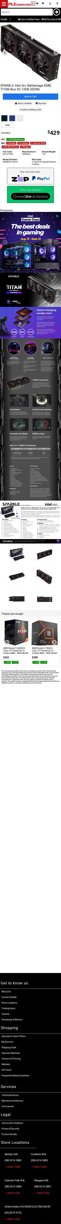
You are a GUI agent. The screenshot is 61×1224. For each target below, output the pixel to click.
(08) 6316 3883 (39, 1160)
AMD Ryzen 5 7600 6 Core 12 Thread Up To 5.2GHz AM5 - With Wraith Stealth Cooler (44, 652)
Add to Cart (30, 96)
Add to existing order (31, 109)
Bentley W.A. (11, 1154)
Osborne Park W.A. (15, 1180)
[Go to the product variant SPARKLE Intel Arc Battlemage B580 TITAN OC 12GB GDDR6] (12, 118)
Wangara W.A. (41, 1180)
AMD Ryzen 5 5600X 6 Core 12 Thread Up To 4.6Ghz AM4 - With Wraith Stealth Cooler (15, 652)
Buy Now (42, 103)
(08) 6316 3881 (42, 1186)
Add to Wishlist (24, 103)
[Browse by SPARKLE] (15, 133)
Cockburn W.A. (38, 1154)
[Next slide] (55, 52)
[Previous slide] (5, 52)
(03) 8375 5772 (13, 1212)
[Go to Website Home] (19, 5)
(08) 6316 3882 (13, 1160)
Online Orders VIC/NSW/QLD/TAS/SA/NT (28, 1206)
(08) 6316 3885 (13, 1186)
